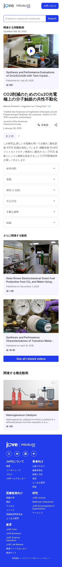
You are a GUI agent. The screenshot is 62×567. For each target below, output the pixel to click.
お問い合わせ (50, 5)
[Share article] (56, 125)
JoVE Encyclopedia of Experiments (43, 507)
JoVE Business (13, 533)
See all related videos (31, 358)
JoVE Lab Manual (14, 544)
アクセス (10, 506)
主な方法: (11, 200)
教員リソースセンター (16, 548)
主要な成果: (12, 211)
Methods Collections (43, 502)
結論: (9, 222)
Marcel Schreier (11, 106)
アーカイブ (37, 513)
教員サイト (11, 552)
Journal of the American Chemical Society (15, 122)
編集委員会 (37, 470)
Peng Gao (41, 106)
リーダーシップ (13, 470)
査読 (34, 478)
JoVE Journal (38, 497)
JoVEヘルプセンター (16, 478)
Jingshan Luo (27, 106)
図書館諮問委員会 (14, 514)
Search (52, 18)
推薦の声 (10, 497)
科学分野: (11, 168)
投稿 (34, 486)
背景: (9, 179)
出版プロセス (38, 466)
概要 (8, 466)
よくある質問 (38, 482)
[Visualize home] (23, 6)
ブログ (9, 474)
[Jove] (8, 6)
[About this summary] (18, 135)
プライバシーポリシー (31, 558)
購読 (8, 502)
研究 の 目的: (13, 190)
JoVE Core (11, 529)
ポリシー (46, 558)
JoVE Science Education (13, 539)
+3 (49, 106)
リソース (10, 510)
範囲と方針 (37, 474)
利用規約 (15, 558)
